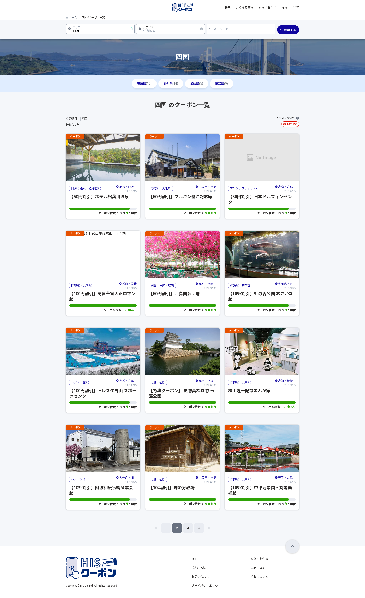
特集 (228, 7)
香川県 (171, 83)
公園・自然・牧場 (162, 285)
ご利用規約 (258, 567)
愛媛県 (196, 83)
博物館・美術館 (160, 188)
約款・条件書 (259, 559)
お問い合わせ (267, 7)
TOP (194, 559)
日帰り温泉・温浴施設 (86, 188)
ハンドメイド (80, 479)
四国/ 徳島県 (128, 479)
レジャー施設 (80, 382)
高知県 (221, 83)
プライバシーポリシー (206, 585)
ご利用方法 (198, 567)
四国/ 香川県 (207, 188)
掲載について (290, 7)
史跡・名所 (157, 382)
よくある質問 (244, 7)
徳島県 (144, 83)
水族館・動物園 (240, 285)
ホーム (73, 17)
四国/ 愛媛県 (129, 285)
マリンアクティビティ (244, 188)
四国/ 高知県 (128, 188)
